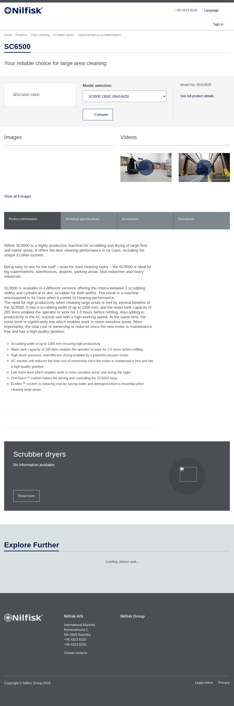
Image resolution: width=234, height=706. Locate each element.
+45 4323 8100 (75, 639)
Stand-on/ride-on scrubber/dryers (99, 35)
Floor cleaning (40, 35)
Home (8, 35)
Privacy (224, 682)
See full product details (197, 96)
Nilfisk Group (132, 616)
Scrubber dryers (63, 35)
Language (211, 10)
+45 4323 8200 (75, 644)
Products (21, 35)
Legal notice (204, 682)
